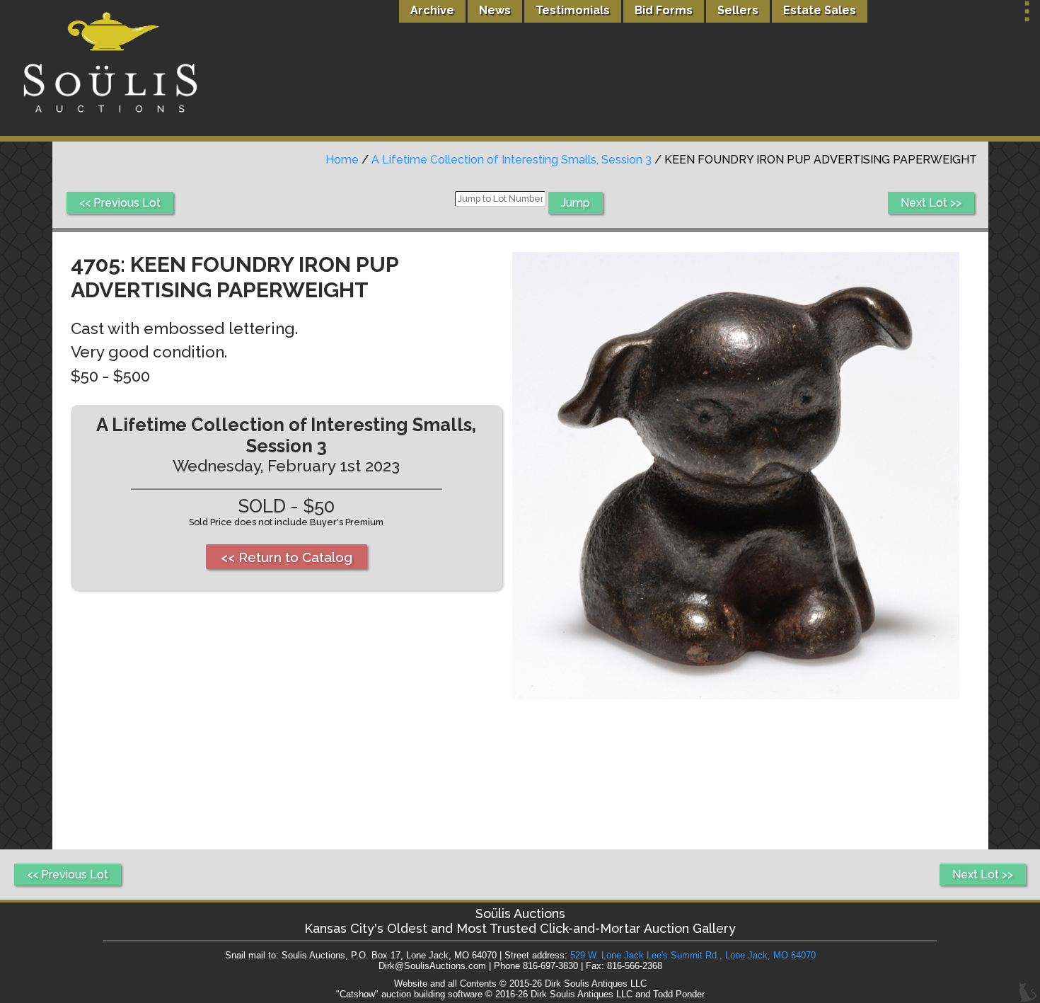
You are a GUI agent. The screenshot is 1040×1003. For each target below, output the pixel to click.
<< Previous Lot (120, 203)
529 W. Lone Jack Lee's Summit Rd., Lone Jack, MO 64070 (693, 955)
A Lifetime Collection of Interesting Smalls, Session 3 (511, 159)
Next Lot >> (931, 203)
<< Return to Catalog (286, 557)
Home (342, 159)
